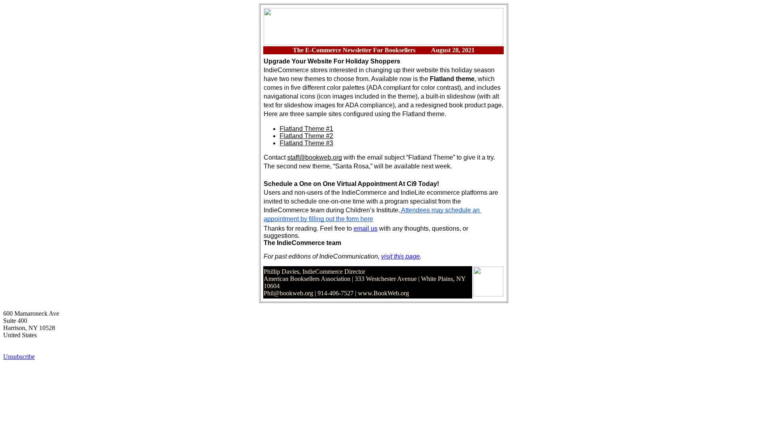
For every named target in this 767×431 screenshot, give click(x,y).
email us (366, 228)
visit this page (400, 256)
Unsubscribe (19, 356)
